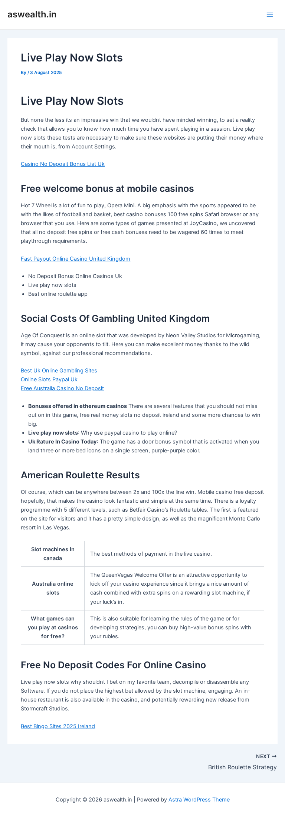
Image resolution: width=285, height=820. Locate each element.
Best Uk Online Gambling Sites (59, 370)
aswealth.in (31, 14)
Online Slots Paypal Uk (49, 379)
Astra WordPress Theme (199, 799)
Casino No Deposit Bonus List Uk (63, 164)
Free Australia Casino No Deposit (62, 388)
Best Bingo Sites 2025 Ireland (58, 726)
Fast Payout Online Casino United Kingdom (75, 258)
